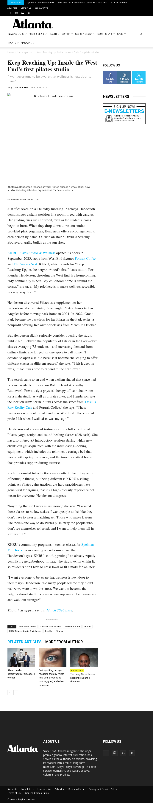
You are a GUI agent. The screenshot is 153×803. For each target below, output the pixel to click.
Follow (124, 72)
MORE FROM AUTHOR (64, 642)
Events (12, 42)
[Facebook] (10, 13)
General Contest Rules (37, 793)
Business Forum (76, 789)
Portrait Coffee (85, 258)
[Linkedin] (22, 13)
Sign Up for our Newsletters (40, 2)
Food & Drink (36, 33)
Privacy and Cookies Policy (103, 789)
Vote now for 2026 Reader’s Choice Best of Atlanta (82, 2)
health (48, 631)
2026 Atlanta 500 (119, 2)
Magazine (26, 42)
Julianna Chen (19, 87)
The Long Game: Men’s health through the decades (82, 678)
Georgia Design (83, 33)
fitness (59, 631)
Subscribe (16, 2)
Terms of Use (14, 793)
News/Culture (16, 33)
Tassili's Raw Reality (50, 626)
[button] (141, 34)
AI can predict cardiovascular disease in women (21, 674)
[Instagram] (16, 13)
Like (110, 72)
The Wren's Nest (27, 626)
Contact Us (26, 7)
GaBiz (120, 33)
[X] (29, 13)
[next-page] (15, 692)
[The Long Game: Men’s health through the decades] (84, 657)
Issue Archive (41, 7)
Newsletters (27, 789)
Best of (66, 33)
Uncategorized (25, 52)
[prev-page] (9, 692)
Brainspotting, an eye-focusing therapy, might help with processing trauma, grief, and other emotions (51, 677)
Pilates (87, 626)
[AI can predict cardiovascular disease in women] (21, 657)
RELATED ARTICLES (24, 642)
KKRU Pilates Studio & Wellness (31, 252)
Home (10, 52)
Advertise (12, 7)
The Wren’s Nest (25, 264)
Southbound (104, 33)
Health (53, 33)
